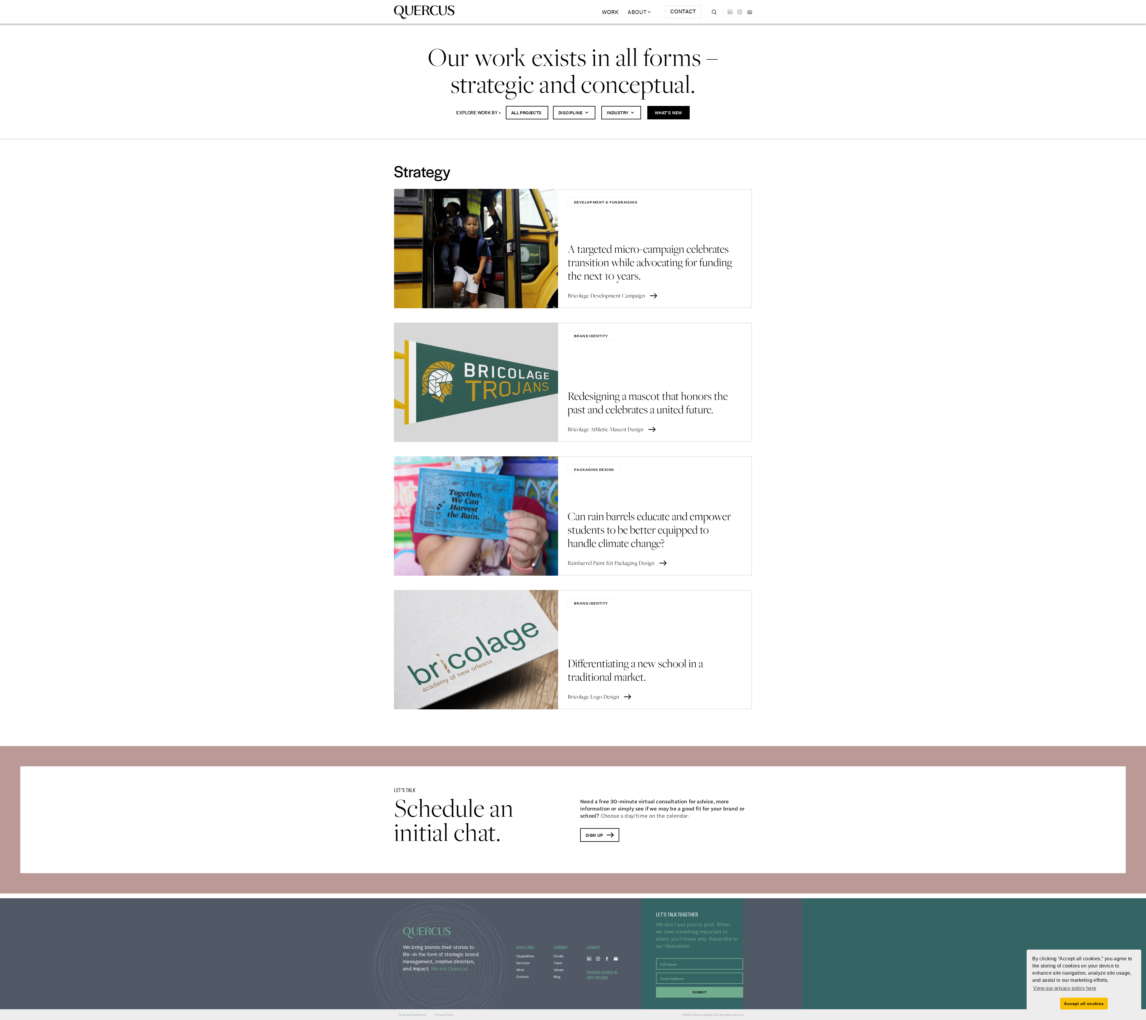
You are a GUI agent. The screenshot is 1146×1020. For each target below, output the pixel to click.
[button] (639, 11)
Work (610, 12)
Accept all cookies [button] (1084, 1003)
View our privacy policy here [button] (1064, 988)
